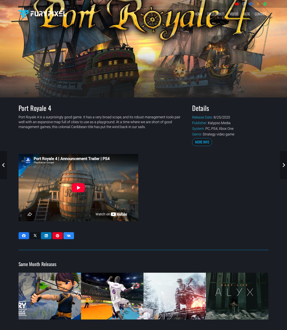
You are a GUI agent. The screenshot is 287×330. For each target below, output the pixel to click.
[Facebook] (250, 3)
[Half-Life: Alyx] (237, 296)
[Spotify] (264, 3)
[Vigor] (175, 296)
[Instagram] (243, 3)
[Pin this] (57, 235)
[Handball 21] (112, 296)
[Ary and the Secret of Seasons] (50, 296)
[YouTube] (236, 3)
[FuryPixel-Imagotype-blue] (42, 14)
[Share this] (24, 235)
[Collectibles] (257, 3)
